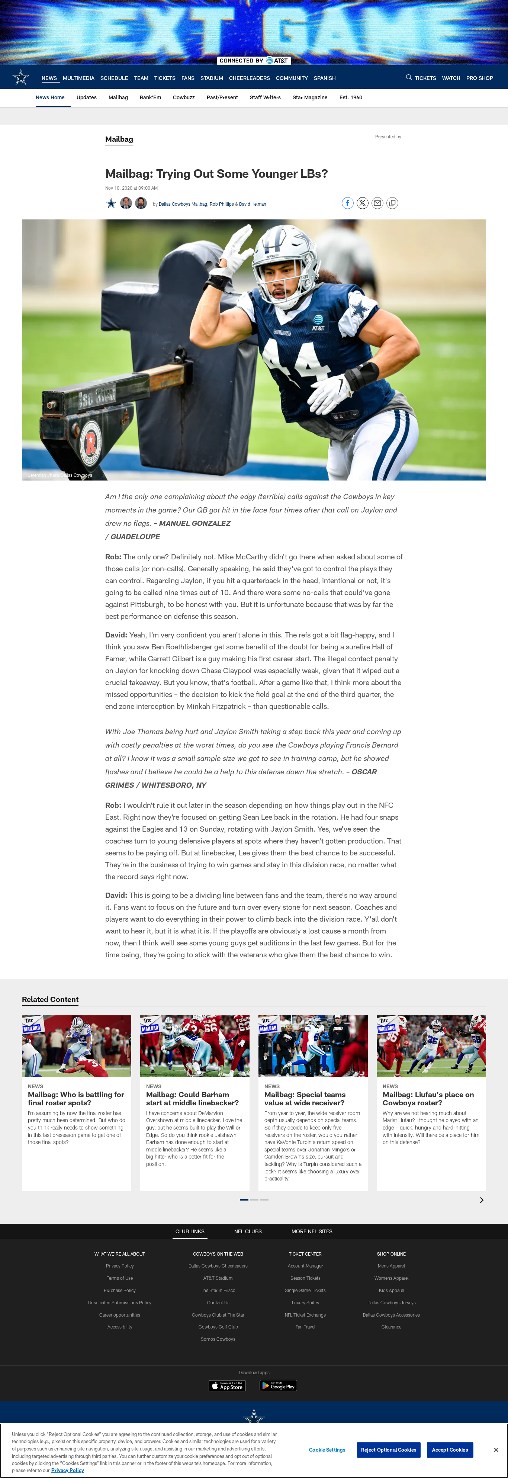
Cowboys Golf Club (218, 1326)
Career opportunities (119, 1314)
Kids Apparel (391, 1290)
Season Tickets (305, 1278)
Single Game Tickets (305, 1290)
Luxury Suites (305, 1302)
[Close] (496, 1450)
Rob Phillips (222, 203)
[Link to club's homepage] (21, 77)
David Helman (252, 203)
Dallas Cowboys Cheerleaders (218, 1265)
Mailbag (119, 138)
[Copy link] (392, 203)
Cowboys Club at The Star (218, 1314)
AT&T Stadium (218, 1278)
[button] (244, 1199)
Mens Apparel (391, 1265)
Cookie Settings (327, 1450)
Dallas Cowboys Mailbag (183, 203)
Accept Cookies (450, 1450)
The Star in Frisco (218, 1290)
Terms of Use (120, 1278)
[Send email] (377, 207)
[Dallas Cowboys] (254, 1420)
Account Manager (305, 1265)
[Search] (409, 77)
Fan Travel (305, 1326)
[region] (254, 1450)
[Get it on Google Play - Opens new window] (278, 1389)
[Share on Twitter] (363, 207)
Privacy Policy (120, 1265)
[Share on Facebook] (348, 207)
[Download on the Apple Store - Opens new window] (227, 1386)
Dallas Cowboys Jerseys (391, 1302)
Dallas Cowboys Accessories (391, 1314)
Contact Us (218, 1302)
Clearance (391, 1326)
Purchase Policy (120, 1290)
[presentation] (483, 1201)
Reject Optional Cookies (389, 1450)
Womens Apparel (391, 1278)
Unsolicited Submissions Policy (119, 1302)
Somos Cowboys (218, 1339)
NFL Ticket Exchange (305, 1314)
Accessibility (119, 1326)
